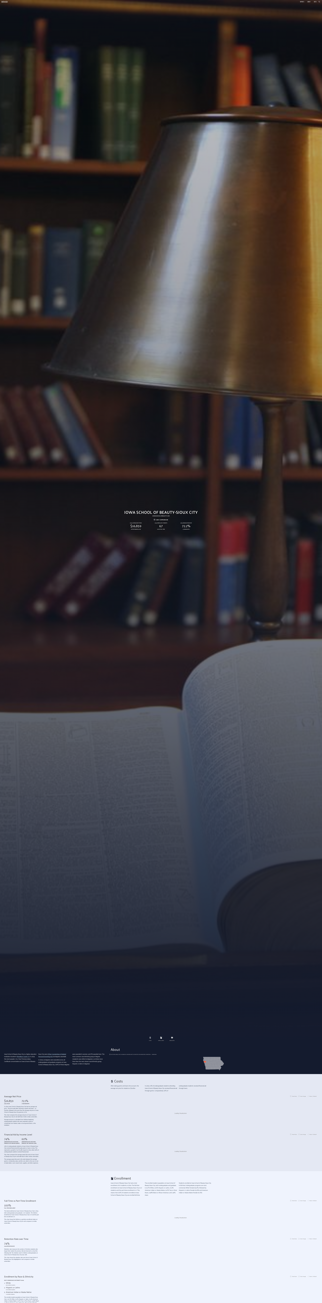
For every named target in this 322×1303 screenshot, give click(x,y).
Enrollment (161, 1040)
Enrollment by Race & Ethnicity (18, 1276)
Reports (302, 2)
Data (315, 2)
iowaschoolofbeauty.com (161, 516)
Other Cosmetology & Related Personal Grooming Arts (52, 1055)
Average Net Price (12, 1096)
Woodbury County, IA (23, 1056)
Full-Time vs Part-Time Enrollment (20, 1201)
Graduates (172, 1040)
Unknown (154, 1054)
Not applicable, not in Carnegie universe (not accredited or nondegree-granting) (131, 1054)
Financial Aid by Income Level (18, 1134)
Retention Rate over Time (16, 1239)
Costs (150, 1040)
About (309, 2)
